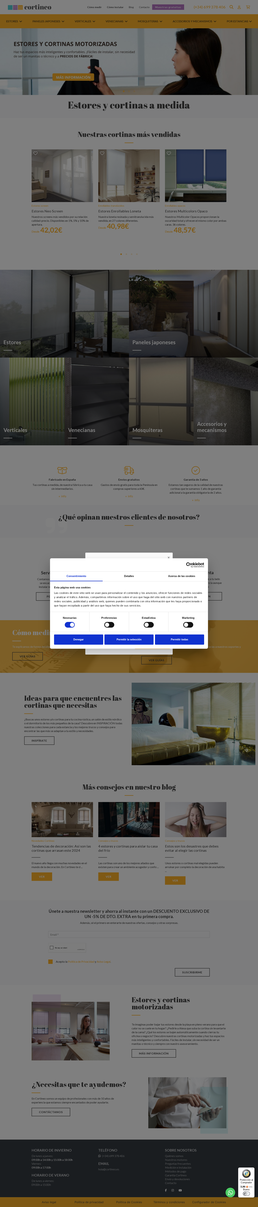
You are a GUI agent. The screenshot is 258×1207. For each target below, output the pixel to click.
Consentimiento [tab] (76, 576)
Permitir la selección (129, 639)
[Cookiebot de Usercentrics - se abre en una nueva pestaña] (188, 565)
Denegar (78, 639)
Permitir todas (179, 639)
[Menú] (252, 1170)
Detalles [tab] (129, 576)
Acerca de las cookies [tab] (181, 576)
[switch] (109, 625)
